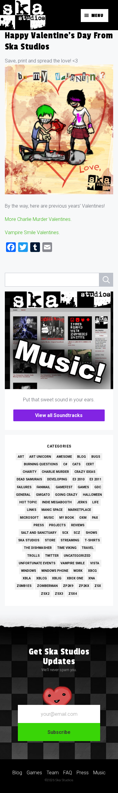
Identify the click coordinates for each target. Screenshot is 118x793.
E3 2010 (78, 479)
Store (50, 540)
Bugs (95, 457)
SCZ (77, 533)
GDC (97, 487)
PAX (95, 518)
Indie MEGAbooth (57, 502)
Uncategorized (77, 556)
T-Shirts (92, 540)
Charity (30, 472)
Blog (81, 457)
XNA (91, 578)
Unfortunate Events (37, 563)
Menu (97, 15)
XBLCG (41, 578)
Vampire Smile (73, 563)
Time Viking (67, 548)
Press (39, 525)
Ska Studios (28, 540)
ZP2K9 (68, 586)
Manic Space (52, 510)
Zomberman (47, 586)
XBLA (27, 578)
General (23, 495)
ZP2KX (84, 586)
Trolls (33, 556)
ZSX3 (59, 594)
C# (65, 464)
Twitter (52, 556)
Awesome (64, 457)
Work (78, 571)
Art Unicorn (40, 457)
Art (21, 457)
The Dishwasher (38, 548)
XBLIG (56, 578)
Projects (57, 525)
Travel (88, 548)
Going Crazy (66, 495)
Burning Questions (41, 464)
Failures (24, 487)
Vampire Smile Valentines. (32, 232)
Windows (28, 571)
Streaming (70, 540)
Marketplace (79, 510)
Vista (94, 563)
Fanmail (43, 487)
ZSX (97, 586)
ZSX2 (45, 594)
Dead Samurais (29, 479)
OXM (83, 518)
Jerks (82, 502)
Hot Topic (28, 502)
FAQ (67, 772)
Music (49, 518)
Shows (91, 533)
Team (53, 772)
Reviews (77, 525)
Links (31, 510)
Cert (90, 464)
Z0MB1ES (24, 586)
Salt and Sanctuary (39, 533)
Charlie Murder (55, 472)
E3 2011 (95, 479)
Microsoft (29, 518)
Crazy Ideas (84, 472)
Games (83, 487)
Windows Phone (54, 571)
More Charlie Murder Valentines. (38, 219)
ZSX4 (72, 594)
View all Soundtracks (59, 415)
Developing (57, 479)
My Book (66, 518)
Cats (76, 464)
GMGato (43, 495)
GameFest (64, 487)
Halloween (92, 495)
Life (95, 502)
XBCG (92, 571)
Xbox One (75, 578)
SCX (65, 533)
